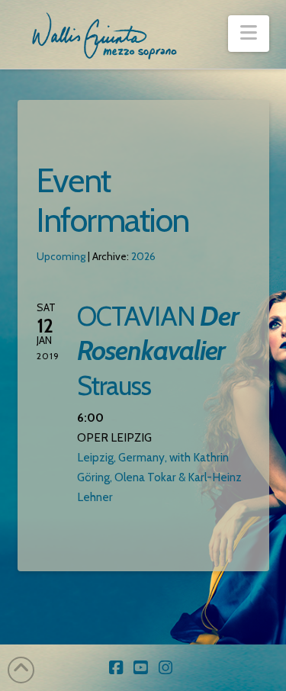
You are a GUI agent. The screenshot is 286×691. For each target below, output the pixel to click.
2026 (143, 256)
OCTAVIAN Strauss (157, 351)
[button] (248, 33)
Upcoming (61, 256)
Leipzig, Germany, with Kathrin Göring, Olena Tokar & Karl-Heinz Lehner (159, 477)
